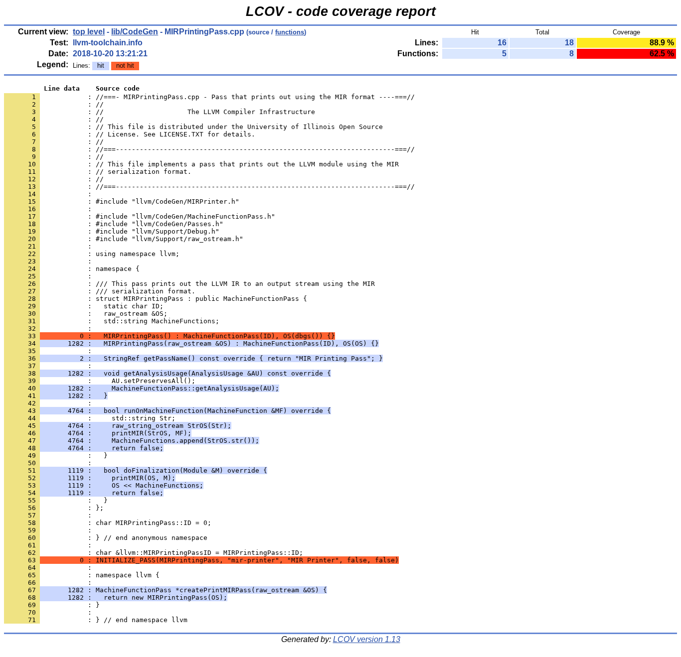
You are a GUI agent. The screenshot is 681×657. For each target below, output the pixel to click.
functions (289, 32)
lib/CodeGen (134, 31)
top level (89, 31)
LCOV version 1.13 (366, 639)
